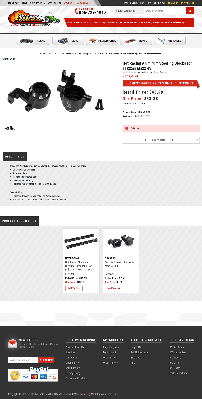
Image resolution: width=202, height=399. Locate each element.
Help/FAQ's (137, 347)
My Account (109, 352)
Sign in (174, 2)
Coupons (69, 2)
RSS (133, 362)
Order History (110, 362)
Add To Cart (74, 288)
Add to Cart (81, 244)
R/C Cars (174, 362)
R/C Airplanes (176, 347)
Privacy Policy (73, 373)
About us (70, 352)
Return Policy (73, 367)
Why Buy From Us (75, 347)
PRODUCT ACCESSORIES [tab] (19, 220)
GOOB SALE (82, 2)
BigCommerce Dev (106, 394)
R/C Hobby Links (139, 352)
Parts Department (135, 2)
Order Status (110, 357)
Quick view (81, 237)
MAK (93, 394)
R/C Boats (174, 367)
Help (25, 2)
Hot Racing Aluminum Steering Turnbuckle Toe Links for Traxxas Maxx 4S (79, 266)
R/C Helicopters (177, 352)
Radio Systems (160, 22)
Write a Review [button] (160, 72)
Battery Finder (156, 2)
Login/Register (111, 347)
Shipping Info (37, 2)
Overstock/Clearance (104, 22)
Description (14, 156)
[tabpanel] (81, 260)
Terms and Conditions (77, 378)
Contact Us (54, 2)
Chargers (144, 22)
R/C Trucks (175, 357)
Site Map (135, 357)
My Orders (14, 2)
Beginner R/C (178, 22)
